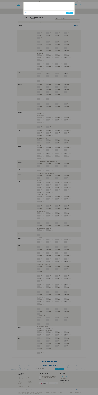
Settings (26, 12)
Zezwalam (69, 12)
